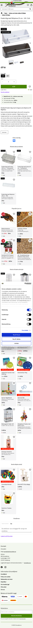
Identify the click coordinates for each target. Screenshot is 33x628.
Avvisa (16, 343)
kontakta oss (27, 562)
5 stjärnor (8, 523)
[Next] (30, 43)
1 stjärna (2, 523)
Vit (8, 76)
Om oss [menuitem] (3, 589)
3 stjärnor (5, 523)
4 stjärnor (6, 523)
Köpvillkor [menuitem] (3, 582)
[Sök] (30, 9)
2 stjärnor (3, 523)
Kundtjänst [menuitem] (4, 574)
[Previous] (3, 43)
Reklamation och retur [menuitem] (7, 579)
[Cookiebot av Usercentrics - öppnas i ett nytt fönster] (24, 284)
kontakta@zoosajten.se (10, 551)
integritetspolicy (23, 618)
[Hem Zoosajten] (14, 4)
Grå (3, 76)
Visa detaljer (25, 330)
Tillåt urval (16, 339)
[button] (2, 5)
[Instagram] (5, 567)
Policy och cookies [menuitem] (5, 576)
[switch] (29, 314)
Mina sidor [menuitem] (3, 587)
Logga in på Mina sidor (7, 536)
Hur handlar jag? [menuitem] (5, 584)
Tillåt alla (16, 334)
